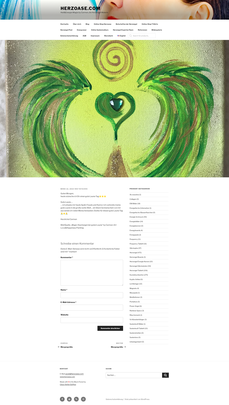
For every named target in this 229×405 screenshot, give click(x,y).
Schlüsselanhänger (137, 319)
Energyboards (135, 230)
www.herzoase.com (67, 377)
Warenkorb (108, 36)
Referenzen (142, 30)
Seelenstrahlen (135, 333)
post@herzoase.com (74, 374)
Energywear (82, 30)
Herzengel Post (66, 30)
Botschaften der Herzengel (126, 24)
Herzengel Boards (136, 257)
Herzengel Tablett (136, 270)
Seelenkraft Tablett (137, 328)
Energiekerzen (135, 226)
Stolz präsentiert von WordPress (137, 399)
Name (64, 290)
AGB (84, 36)
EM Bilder (133, 203)
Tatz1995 (83, 189)
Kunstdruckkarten (137, 275)
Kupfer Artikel (135, 279)
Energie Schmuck (136, 217)
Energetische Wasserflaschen (141, 212)
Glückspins (134, 248)
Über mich (77, 24)
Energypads (134, 235)
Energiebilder (135, 221)
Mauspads (134, 293)
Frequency (134, 239)
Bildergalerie (157, 30)
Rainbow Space (136, 311)
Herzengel (133, 253)
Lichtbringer (134, 284)
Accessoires (134, 195)
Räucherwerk (135, 315)
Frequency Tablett (136, 244)
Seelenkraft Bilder (136, 324)
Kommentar (67, 257)
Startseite (64, 24)
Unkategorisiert (135, 342)
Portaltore (133, 302)
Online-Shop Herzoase (102, 24)
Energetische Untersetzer (139, 208)
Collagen (133, 199)
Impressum (95, 36)
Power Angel (134, 306)
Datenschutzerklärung (69, 36)
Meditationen (135, 297)
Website (64, 315)
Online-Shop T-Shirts (150, 24)
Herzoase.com (81, 8)
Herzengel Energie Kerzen (139, 261)
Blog (87, 24)
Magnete (133, 288)
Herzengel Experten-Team (123, 30)
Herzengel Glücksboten (138, 266)
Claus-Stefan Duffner (68, 384)
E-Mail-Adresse (68, 302)
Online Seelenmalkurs (99, 30)
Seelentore (134, 337)
